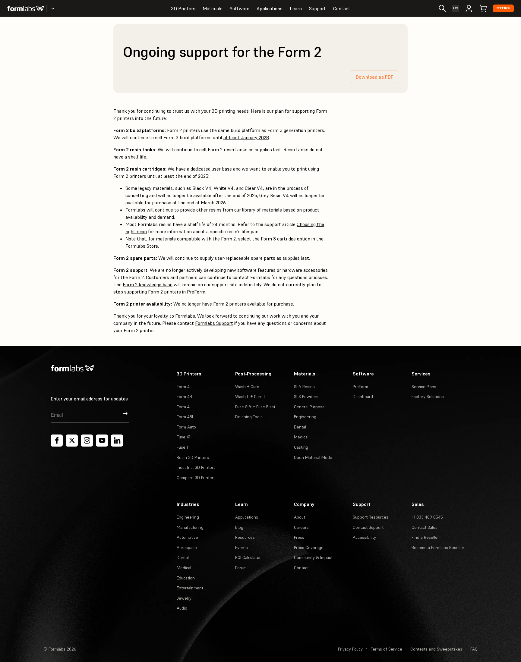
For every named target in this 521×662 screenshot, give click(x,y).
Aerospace (187, 547)
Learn (296, 8)
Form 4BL (185, 416)
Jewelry (184, 598)
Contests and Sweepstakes (436, 649)
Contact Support (368, 527)
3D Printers (183, 8)
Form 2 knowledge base (147, 284)
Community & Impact (313, 557)
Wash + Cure (247, 386)
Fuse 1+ (183, 447)
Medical (301, 437)
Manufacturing (190, 527)
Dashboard (363, 396)
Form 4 (183, 386)
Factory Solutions (428, 396)
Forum (241, 567)
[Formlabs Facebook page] (57, 441)
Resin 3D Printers (193, 457)
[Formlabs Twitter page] (72, 441)
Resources (245, 537)
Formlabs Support (214, 323)
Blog (239, 527)
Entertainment (190, 588)
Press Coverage (309, 547)
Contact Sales (424, 527)
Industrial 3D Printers (196, 467)
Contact (341, 8)
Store (503, 8)
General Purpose (309, 406)
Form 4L (184, 406)
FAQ (474, 649)
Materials (213, 8)
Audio (182, 608)
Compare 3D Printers (196, 477)
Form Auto (186, 427)
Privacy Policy (350, 649)
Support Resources (370, 517)
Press (299, 537)
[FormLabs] (25, 8)
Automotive (187, 537)
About (299, 517)
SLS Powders (306, 396)
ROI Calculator (248, 557)
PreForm (360, 386)
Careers (301, 527)
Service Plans (424, 386)
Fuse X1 (183, 437)
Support (317, 8)
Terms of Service (386, 649)
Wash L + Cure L (250, 396)
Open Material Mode (313, 457)
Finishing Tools (249, 416)
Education (186, 578)
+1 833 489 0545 (427, 517)
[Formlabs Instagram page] (87, 441)
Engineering (305, 416)
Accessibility (364, 537)
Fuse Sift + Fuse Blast (255, 406)
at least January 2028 (246, 137)
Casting (301, 447)
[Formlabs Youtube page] (102, 441)
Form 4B (184, 396)
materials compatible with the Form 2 (196, 239)
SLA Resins (304, 386)
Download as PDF (374, 77)
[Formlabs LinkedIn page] (117, 441)
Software (239, 8)
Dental (300, 427)
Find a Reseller (425, 537)
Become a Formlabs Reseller (438, 547)
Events (241, 547)
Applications (270, 8)
